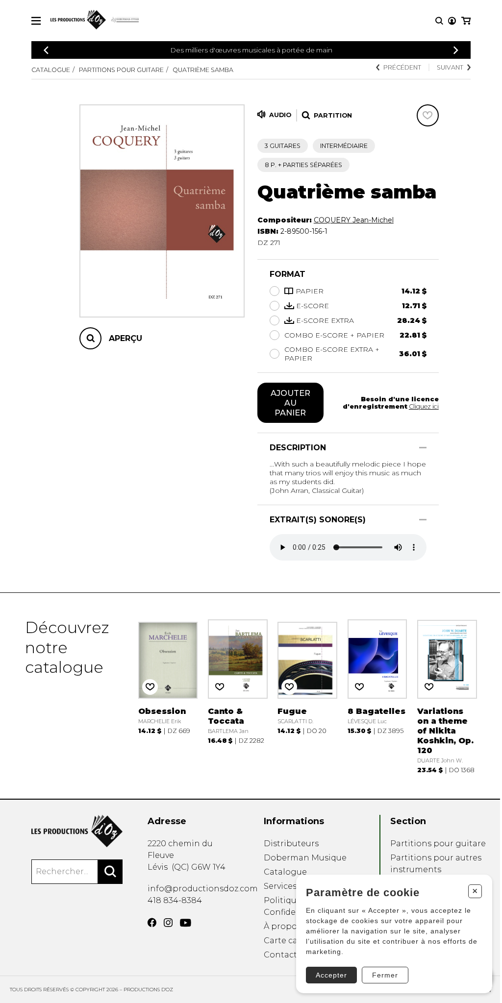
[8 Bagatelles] (377, 696)
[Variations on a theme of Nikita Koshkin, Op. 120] (447, 696)
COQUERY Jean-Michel (354, 220)
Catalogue (50, 69)
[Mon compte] (452, 20)
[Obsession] (168, 696)
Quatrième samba (203, 69)
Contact (280, 954)
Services (280, 886)
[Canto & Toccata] (238, 696)
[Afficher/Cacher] (423, 447)
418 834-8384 (175, 900)
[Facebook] (152, 922)
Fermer (385, 975)
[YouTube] (185, 923)
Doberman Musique (305, 857)
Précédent (402, 67)
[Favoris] (428, 115)
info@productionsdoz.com (203, 888)
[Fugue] (307, 696)
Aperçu (125, 338)
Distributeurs (291, 843)
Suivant (450, 67)
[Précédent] (46, 50)
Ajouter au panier (290, 402)
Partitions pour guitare (121, 69)
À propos (282, 926)
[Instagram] (168, 922)
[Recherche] (439, 20)
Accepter (331, 975)
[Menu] (36, 20)
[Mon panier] (466, 20)
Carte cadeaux (293, 940)
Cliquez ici (424, 406)
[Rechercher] (110, 871)
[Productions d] (77, 831)
